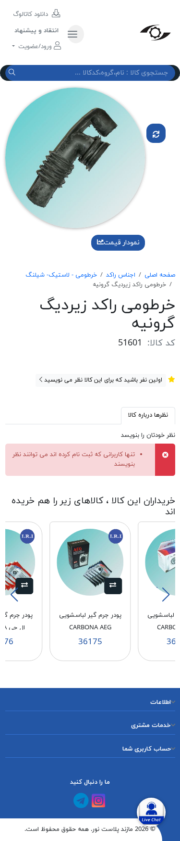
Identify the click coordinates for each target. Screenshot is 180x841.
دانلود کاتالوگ (31, 14)
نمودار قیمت (122, 242)
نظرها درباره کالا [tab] (148, 415)
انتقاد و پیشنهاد (36, 30)
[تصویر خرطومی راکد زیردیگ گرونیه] (75, 157)
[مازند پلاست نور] (133, 32)
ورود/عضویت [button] (35, 46)
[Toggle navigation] (76, 34)
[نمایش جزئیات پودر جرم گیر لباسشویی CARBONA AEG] (90, 561)
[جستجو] (13, 73)
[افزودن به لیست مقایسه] (156, 133)
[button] (113, 586)
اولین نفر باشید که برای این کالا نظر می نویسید (102, 380)
